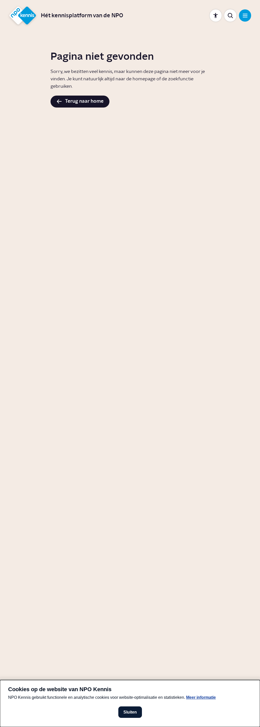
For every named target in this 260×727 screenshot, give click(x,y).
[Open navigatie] (245, 15)
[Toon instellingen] (216, 15)
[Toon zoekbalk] (230, 15)
